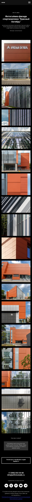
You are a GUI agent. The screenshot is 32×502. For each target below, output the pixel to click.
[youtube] (21, 485)
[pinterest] (16, 485)
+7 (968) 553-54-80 (16, 473)
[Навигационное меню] (29, 2)
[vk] (6, 485)
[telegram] (25, 485)
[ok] (11, 485)
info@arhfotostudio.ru (16, 475)
